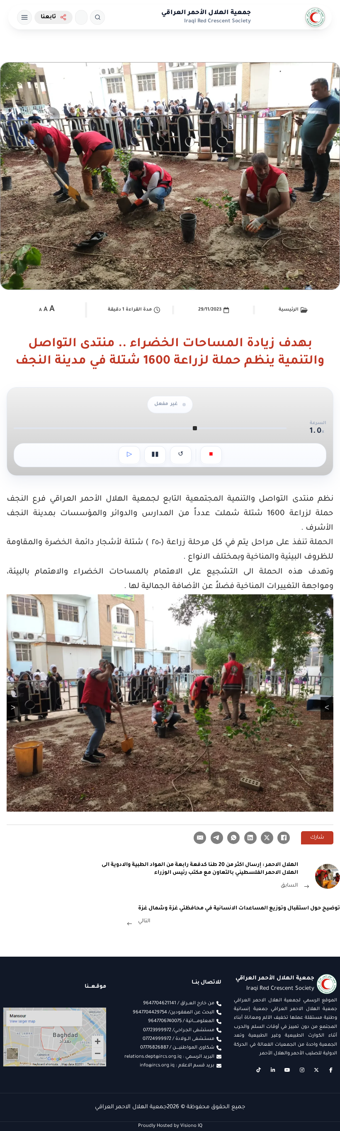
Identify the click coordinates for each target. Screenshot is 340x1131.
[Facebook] (283, 838)
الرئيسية (289, 309)
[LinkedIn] (250, 838)
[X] (267, 838)
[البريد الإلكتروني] (200, 838)
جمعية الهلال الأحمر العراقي (206, 13)
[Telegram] (217, 838)
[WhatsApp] (233, 838)
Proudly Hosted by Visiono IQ (170, 1126)
